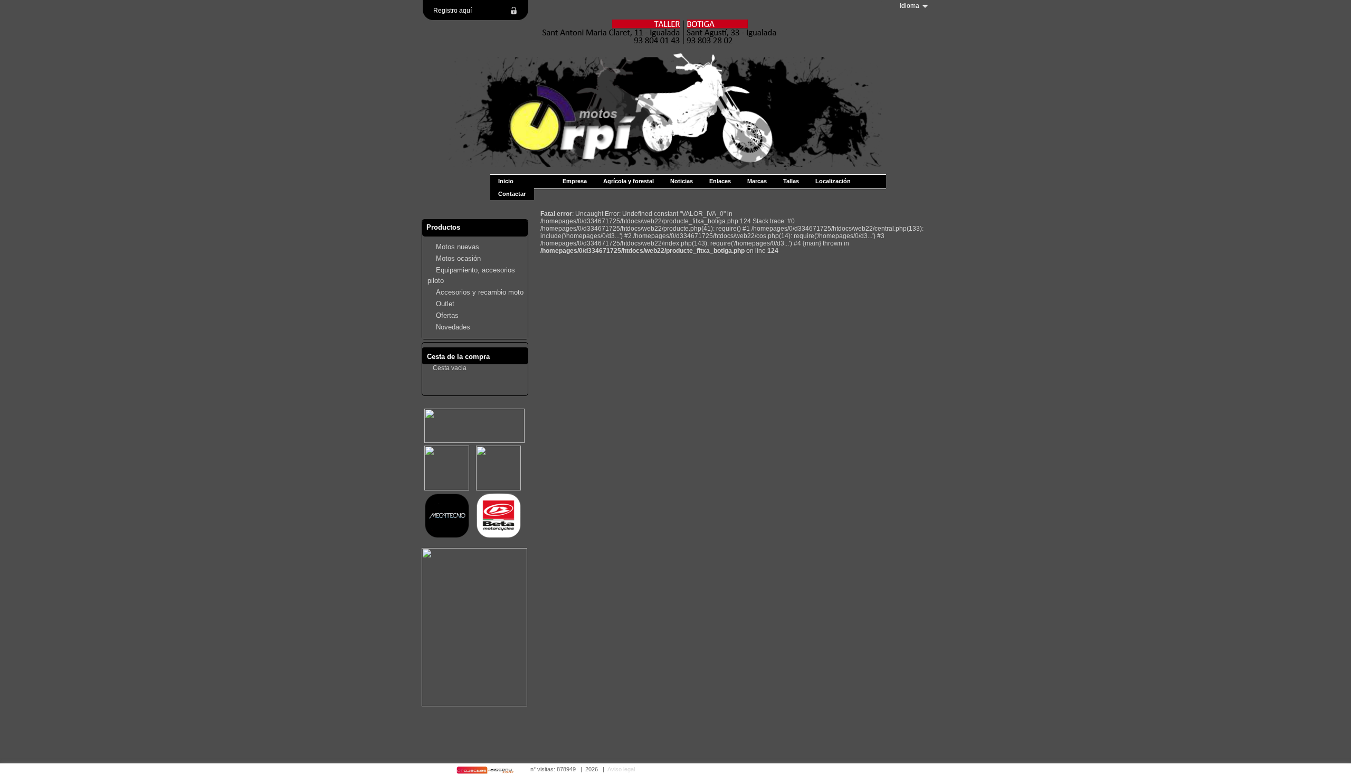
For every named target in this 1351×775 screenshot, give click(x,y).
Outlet (445, 304)
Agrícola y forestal (628, 181)
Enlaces (720, 181)
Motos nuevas (457, 247)
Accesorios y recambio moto (480, 292)
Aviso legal (621, 769)
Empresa (575, 181)
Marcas (757, 181)
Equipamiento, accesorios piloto (471, 275)
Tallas (791, 181)
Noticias (681, 181)
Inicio (505, 181)
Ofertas (447, 315)
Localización (833, 181)
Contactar (512, 194)
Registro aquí (452, 10)
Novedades (453, 327)
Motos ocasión (458, 258)
